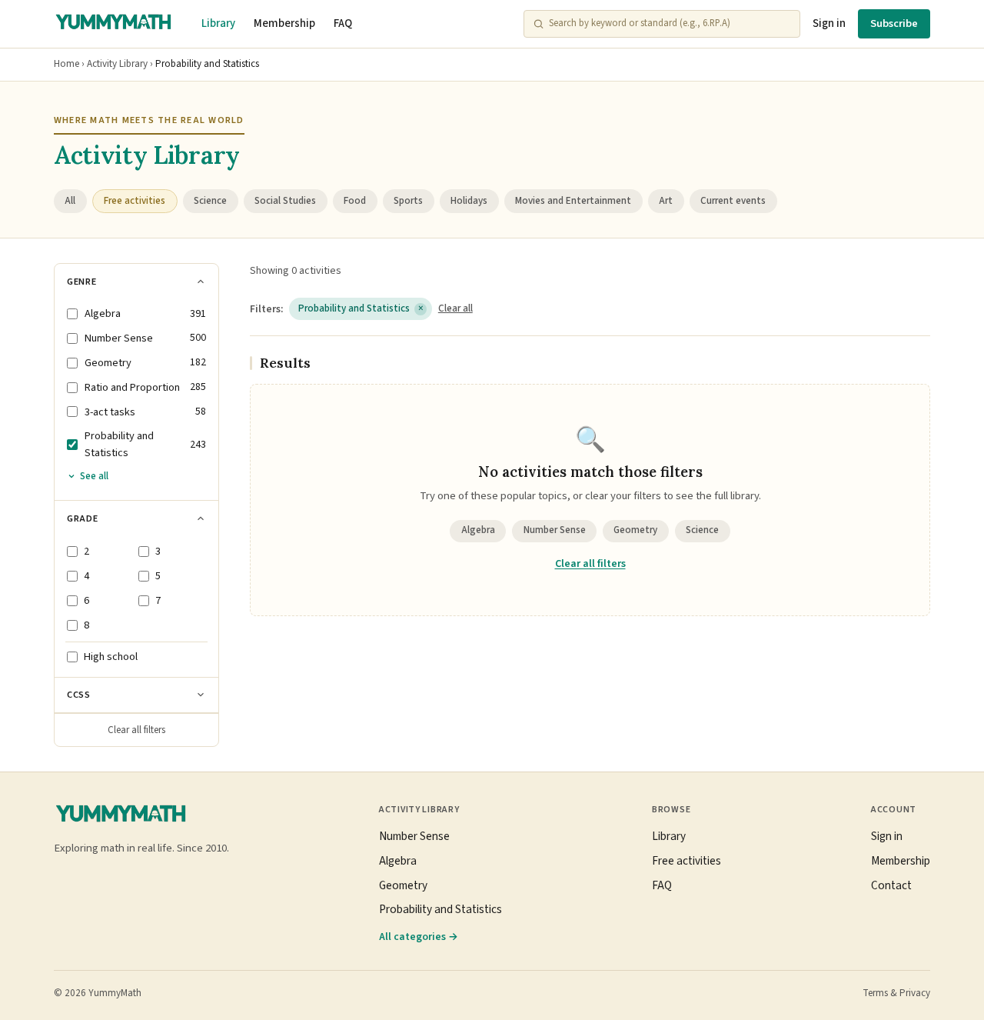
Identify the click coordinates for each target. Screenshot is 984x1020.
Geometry (635, 530)
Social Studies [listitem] (285, 201)
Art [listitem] (666, 201)
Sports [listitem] (408, 201)
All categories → (418, 936)
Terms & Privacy (896, 993)
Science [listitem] (210, 201)
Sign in (829, 23)
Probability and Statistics (361, 308)
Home (66, 64)
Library (218, 23)
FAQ (343, 23)
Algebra (478, 530)
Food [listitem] (355, 201)
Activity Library (117, 64)
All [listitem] (70, 201)
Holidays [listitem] (468, 201)
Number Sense (555, 530)
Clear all (455, 308)
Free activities (686, 860)
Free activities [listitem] (134, 201)
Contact (891, 885)
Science (702, 530)
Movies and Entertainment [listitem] (573, 201)
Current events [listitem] (733, 201)
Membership (284, 23)
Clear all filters (136, 730)
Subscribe (894, 23)
